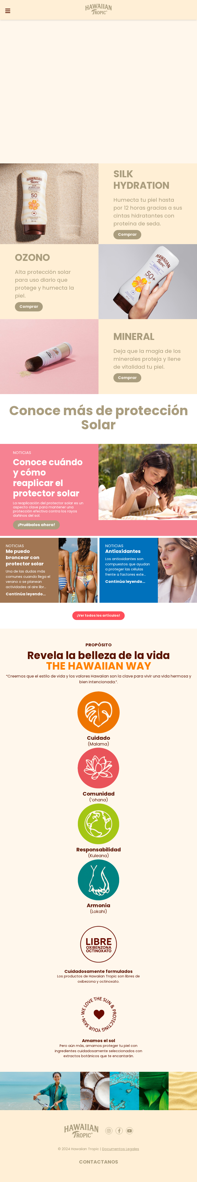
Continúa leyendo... (26, 594)
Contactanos (98, 1162)
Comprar (127, 234)
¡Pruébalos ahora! (36, 525)
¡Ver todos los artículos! (98, 615)
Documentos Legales (120, 1149)
